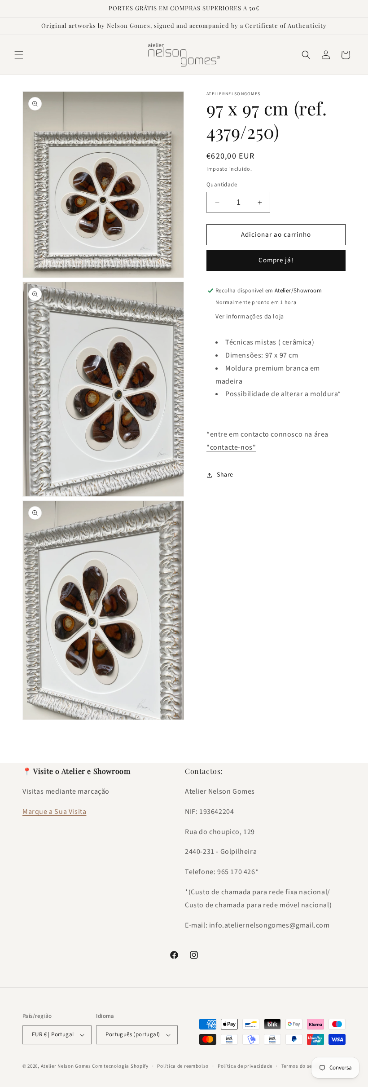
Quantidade (221, 185)
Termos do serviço (302, 1066)
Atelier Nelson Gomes (66, 1066)
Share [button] (225, 474)
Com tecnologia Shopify (120, 1066)
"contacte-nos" (231, 447)
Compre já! (276, 260)
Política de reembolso (183, 1066)
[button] (19, 55)
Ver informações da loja (249, 316)
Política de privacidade (245, 1066)
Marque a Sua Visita (54, 812)
